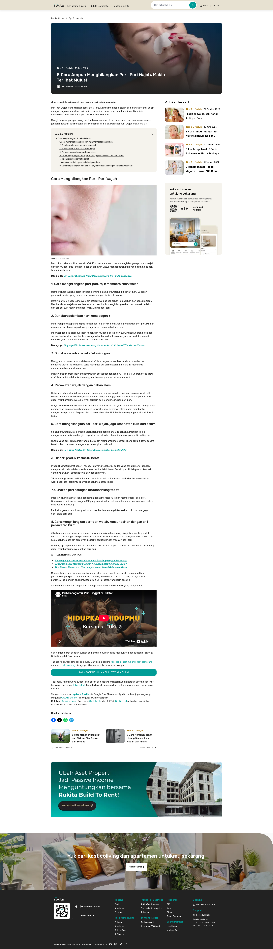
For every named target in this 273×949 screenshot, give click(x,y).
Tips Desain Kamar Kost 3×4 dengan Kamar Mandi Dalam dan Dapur (91, 567)
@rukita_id (120, 701)
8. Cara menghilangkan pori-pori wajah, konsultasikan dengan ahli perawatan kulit (96, 166)
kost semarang (145, 662)
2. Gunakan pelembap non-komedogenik (77, 145)
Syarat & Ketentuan (86, 944)
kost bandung (68, 665)
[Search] (192, 5)
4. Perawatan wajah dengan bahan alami (77, 152)
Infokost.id (79, 685)
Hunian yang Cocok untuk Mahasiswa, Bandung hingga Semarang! (91, 560)
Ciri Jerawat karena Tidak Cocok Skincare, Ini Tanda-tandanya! (97, 276)
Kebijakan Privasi (101, 944)
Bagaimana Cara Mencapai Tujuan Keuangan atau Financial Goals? (91, 563)
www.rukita (67, 697)
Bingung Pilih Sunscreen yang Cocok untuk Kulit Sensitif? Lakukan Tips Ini (104, 345)
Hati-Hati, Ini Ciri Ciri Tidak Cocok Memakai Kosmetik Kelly (94, 450)
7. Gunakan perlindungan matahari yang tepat (80, 162)
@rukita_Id (95, 701)
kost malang (129, 662)
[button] (209, 5)
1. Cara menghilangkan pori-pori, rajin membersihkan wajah (86, 142)
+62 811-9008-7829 (206, 904)
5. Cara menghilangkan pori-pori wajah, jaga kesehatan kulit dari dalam (91, 155)
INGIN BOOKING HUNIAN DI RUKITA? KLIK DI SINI (104, 672)
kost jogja (116, 662)
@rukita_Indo (68, 701)
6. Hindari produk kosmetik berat (74, 159)
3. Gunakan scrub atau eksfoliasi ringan (77, 149)
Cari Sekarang (136, 867)
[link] (197, 208)
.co (75, 697)
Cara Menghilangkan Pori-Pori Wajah (74, 138)
